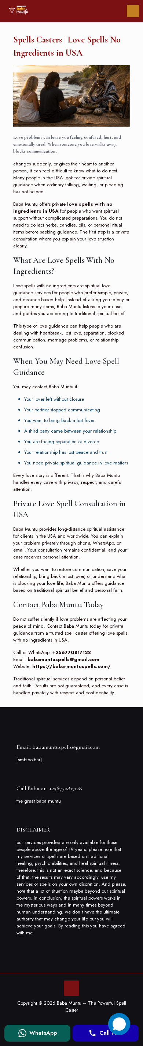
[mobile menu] (133, 11)
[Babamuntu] (19, 11)
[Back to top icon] (71, 988)
